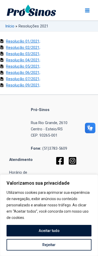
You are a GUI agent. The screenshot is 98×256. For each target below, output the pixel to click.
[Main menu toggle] (87, 10)
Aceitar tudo (49, 231)
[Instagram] (72, 160)
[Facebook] (60, 160)
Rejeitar (49, 245)
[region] (49, 215)
